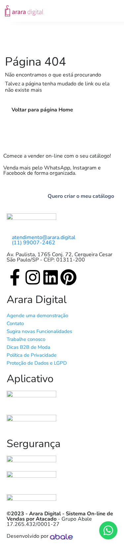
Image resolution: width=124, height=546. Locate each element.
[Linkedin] (50, 277)
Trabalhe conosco (26, 339)
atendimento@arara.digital (43, 237)
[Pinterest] (68, 277)
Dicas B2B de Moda (28, 347)
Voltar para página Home (42, 109)
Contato (15, 323)
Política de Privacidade (32, 355)
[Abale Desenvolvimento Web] (61, 536)
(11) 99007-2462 (33, 242)
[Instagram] (32, 277)
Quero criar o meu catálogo (81, 196)
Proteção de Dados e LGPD (37, 363)
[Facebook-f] (15, 277)
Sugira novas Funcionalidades (39, 331)
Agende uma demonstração (37, 315)
